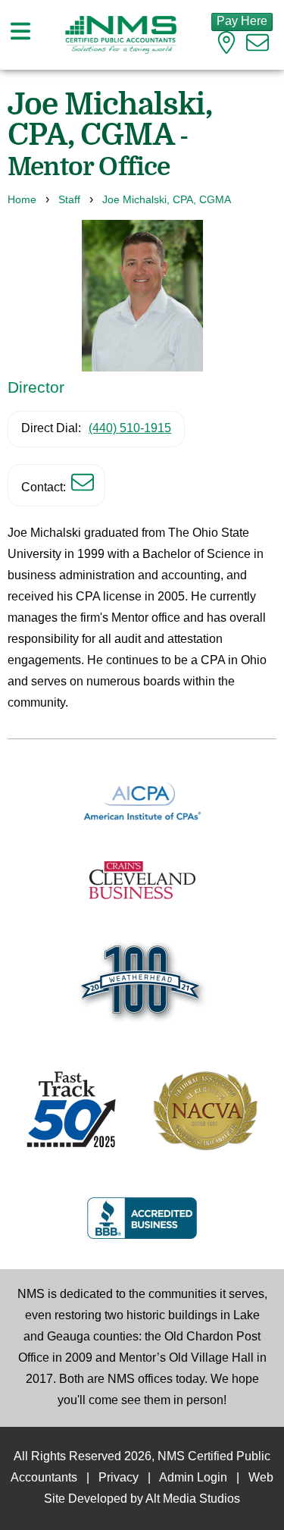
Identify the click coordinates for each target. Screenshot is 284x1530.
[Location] (226, 46)
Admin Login (193, 1478)
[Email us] (257, 46)
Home (22, 200)
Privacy (118, 1478)
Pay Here (242, 21)
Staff (69, 200)
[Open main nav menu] (20, 34)
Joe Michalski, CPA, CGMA (166, 200)
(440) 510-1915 (130, 428)
